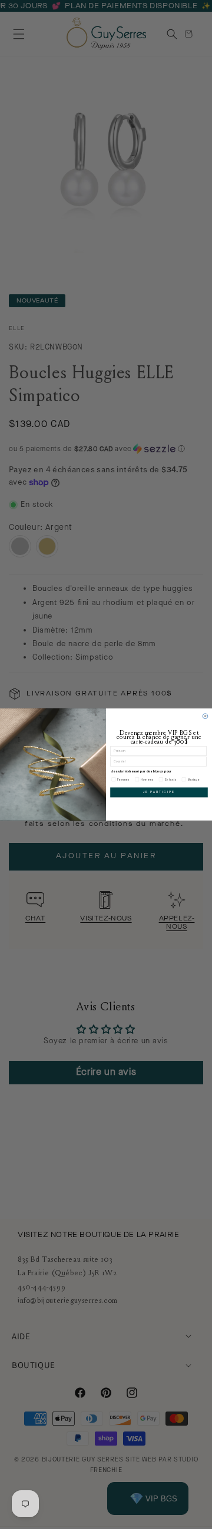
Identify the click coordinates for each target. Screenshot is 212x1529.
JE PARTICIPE (159, 792)
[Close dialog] (205, 716)
